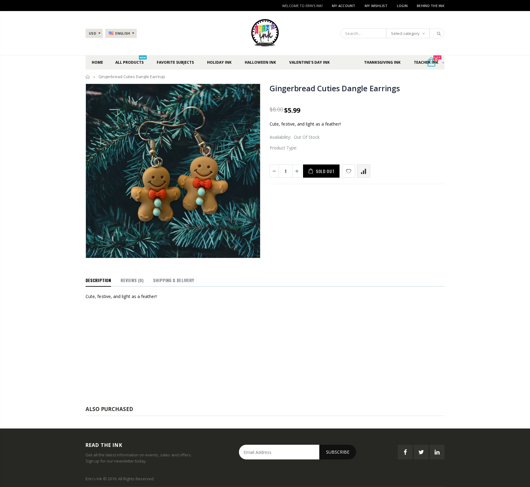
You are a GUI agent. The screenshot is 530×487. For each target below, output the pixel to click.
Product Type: (283, 148)
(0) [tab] (132, 280)
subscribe (337, 452)
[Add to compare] (363, 171)
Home (88, 77)
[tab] (98, 280)
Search (437, 33)
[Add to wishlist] (348, 171)
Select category (405, 33)
